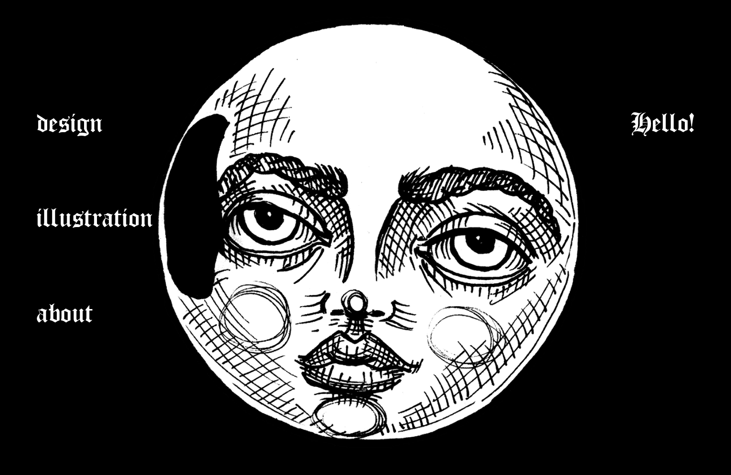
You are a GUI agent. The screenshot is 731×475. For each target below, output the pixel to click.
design (70, 117)
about (65, 308)
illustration (95, 212)
